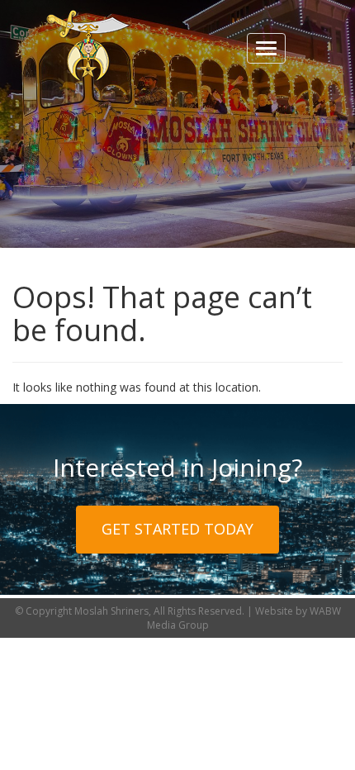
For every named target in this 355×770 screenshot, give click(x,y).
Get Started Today (177, 529)
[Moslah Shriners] (88, 45)
